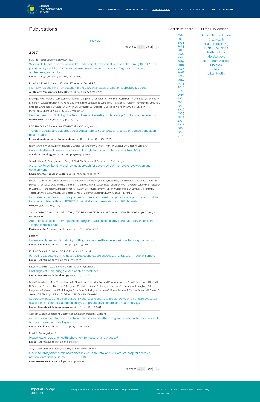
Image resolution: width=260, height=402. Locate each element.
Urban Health (216, 73)
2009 (180, 98)
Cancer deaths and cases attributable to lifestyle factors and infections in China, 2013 (84, 150)
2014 (181, 79)
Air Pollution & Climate (215, 35)
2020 (180, 57)
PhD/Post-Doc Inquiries (181, 389)
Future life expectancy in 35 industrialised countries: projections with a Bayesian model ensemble (92, 255)
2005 (180, 113)
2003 (180, 120)
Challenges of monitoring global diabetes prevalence (63, 271)
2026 (180, 35)
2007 (180, 105)
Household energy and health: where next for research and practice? (73, 337)
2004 (180, 117)
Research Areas (136, 9)
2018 (181, 65)
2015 (181, 76)
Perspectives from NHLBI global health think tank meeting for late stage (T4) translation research (92, 115)
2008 (180, 102)
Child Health (216, 39)
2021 (181, 53)
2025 (181, 39)
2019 (181, 61)
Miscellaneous (216, 56)
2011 (181, 91)
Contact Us (160, 389)
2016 (181, 72)
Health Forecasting (216, 43)
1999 (181, 135)
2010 (181, 94)
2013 (181, 83)
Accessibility (203, 389)
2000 (180, 131)
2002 (180, 124)
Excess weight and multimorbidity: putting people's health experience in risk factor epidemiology (92, 240)
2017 (181, 68)
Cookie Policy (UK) (163, 393)
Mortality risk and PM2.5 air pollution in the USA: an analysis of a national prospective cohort (88, 87)
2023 (181, 46)
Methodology (216, 52)
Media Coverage (223, 9)
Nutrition (216, 69)
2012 (181, 87)
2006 (180, 109)
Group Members (109, 9)
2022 (181, 50)
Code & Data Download (191, 9)
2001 (181, 128)
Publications (161, 9)
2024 (180, 42)
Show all (95, 40)
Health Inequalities (216, 48)
